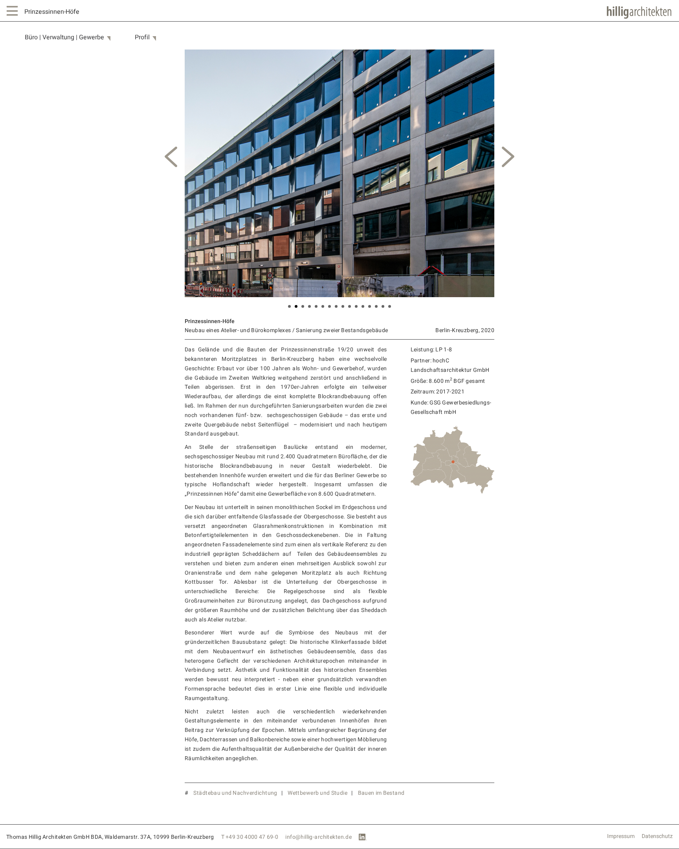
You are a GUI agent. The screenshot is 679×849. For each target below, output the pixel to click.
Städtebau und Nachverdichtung (235, 793)
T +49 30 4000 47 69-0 (250, 837)
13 (369, 306)
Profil (142, 37)
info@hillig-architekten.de (318, 837)
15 (383, 306)
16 (389, 306)
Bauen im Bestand (381, 793)
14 (376, 306)
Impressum (621, 836)
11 (356, 306)
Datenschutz (657, 836)
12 (363, 306)
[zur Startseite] (639, 12)
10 (349, 306)
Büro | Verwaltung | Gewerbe (64, 37)
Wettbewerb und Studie (317, 793)
